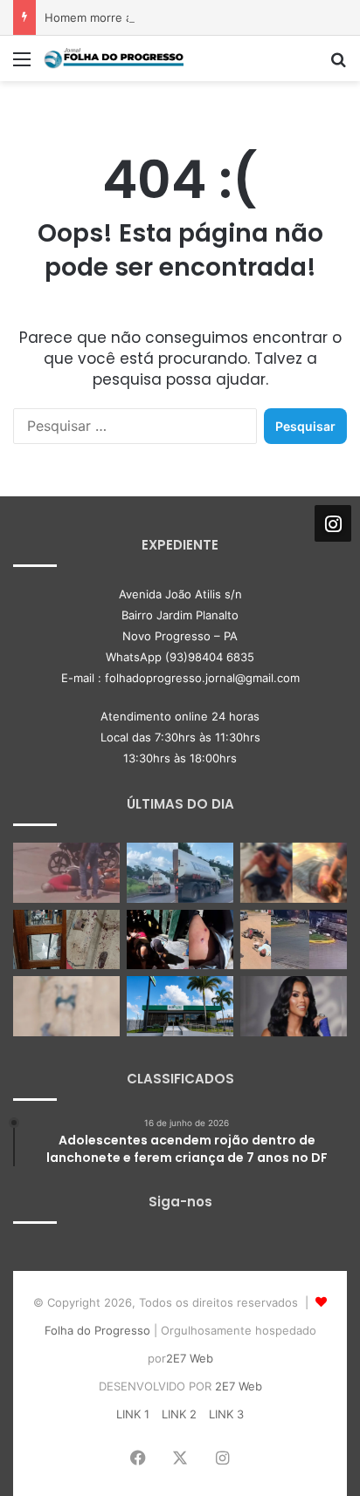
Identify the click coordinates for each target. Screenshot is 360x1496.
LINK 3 (226, 1414)
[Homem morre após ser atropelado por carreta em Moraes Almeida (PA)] (66, 1006)
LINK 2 (179, 1414)
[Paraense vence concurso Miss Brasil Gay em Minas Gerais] (293, 1006)
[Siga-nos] (333, 523)
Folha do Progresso (97, 1330)
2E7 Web (189, 1358)
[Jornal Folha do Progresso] (113, 58)
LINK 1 (132, 1414)
